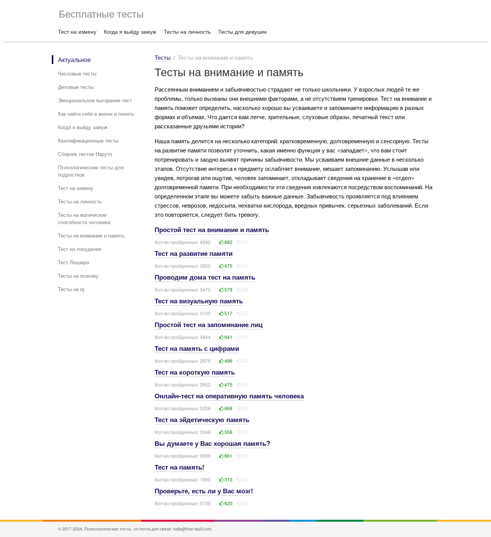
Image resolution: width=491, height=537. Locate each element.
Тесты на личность (187, 31)
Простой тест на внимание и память (212, 229)
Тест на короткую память (195, 372)
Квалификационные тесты (88, 140)
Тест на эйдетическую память (202, 419)
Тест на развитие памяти (193, 253)
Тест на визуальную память (199, 300)
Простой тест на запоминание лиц (208, 324)
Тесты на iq (71, 289)
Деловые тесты (76, 86)
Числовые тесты (77, 73)
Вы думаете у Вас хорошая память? (212, 443)
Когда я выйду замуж (130, 31)
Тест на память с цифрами (197, 348)
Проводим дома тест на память (205, 277)
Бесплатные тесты (101, 13)
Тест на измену (77, 31)
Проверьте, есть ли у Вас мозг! (204, 490)
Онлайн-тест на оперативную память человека (229, 395)
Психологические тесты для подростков (91, 171)
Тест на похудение (79, 248)
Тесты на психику (78, 275)
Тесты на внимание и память (91, 235)
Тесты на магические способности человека (84, 218)
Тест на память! (179, 467)
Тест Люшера (73, 262)
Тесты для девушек (242, 31)
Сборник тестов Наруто (85, 153)
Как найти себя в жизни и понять (96, 113)
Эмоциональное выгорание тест (95, 100)
